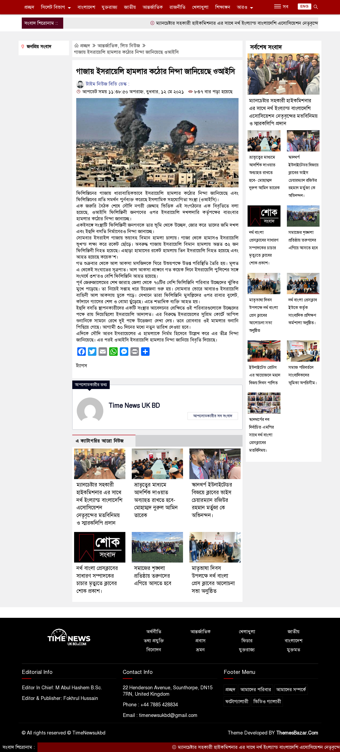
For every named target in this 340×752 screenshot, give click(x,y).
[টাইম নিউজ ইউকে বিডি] (69, 637)
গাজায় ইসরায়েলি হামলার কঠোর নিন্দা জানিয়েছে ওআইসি (126, 52)
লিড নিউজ (130, 46)
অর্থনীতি (153, 632)
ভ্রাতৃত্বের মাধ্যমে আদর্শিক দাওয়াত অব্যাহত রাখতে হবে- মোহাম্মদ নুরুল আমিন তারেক (156, 500)
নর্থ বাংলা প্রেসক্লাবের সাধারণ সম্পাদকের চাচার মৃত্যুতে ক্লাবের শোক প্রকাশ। (263, 248)
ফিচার (247, 641)
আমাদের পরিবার (255, 689)
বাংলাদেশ (86, 7)
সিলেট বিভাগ (53, 7)
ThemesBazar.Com (297, 733)
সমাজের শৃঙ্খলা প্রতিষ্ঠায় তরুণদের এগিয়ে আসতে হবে (152, 576)
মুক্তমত (293, 650)
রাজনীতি (177, 7)
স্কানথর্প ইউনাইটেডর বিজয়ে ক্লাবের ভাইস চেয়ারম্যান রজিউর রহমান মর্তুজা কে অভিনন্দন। (212, 500)
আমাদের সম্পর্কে (291, 689)
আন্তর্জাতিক (153, 7)
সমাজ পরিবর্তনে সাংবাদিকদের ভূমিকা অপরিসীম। (302, 375)
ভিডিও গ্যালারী (267, 701)
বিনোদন (153, 650)
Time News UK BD (134, 405)
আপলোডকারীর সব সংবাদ (212, 415)
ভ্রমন (200, 650)
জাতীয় (130, 7)
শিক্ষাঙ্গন (222, 7)
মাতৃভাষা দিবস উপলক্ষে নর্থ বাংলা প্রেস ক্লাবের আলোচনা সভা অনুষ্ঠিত (263, 315)
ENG (304, 6)
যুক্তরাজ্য (109, 7)
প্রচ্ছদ (29, 7)
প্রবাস (201, 641)
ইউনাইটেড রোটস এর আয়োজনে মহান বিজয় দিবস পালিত (264, 375)
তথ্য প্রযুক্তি (154, 641)
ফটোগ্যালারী (237, 701)
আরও (242, 7)
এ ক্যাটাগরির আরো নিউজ (100, 441)
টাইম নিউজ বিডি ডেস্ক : (107, 84)
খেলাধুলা (200, 7)
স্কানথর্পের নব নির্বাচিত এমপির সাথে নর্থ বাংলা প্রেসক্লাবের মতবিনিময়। (261, 435)
